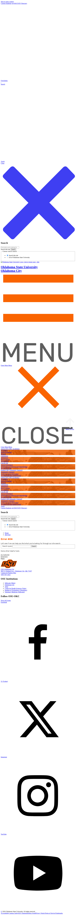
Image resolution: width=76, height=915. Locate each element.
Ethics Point (32, 913)
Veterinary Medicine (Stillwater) (15, 592)
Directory (24, 3)
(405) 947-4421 (6, 575)
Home (7, 533)
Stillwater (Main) (10, 583)
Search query (7, 546)
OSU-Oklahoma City (7, 569)
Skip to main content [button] (7, 1)
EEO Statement (23, 913)
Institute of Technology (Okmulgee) (16, 590)
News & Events (6, 600)
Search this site (5, 249)
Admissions (4, 456)
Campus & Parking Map (8, 573)
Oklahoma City (9, 585)
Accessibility (5, 913)
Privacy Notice (40, 913)
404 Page (8, 535)
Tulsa (6, 586)
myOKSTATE (16, 3)
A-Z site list (5, 555)
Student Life (5, 470)
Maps (3, 559)
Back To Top (70, 429)
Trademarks (59, 913)
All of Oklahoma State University (19, 257)
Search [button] (34, 546)
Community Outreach (15, 470)
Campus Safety (13, 913)
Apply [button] (3, 506)
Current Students (6, 3)
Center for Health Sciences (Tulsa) (15, 588)
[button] (38, 82)
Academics (16, 449)
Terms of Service (50, 913)
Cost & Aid (4, 463)
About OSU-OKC (6, 449)
